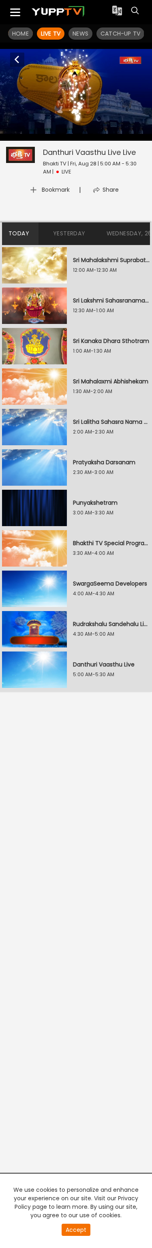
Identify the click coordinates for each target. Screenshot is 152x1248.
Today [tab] (19, 233)
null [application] (51, 133)
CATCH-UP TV (120, 34)
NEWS (80, 34)
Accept (76, 1230)
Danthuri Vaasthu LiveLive (89, 152)
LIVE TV (50, 34)
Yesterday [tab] (69, 233)
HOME (20, 34)
